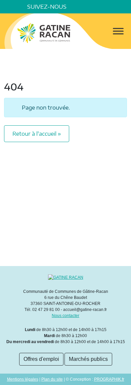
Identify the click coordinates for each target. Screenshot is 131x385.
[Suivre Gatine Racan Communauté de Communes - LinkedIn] (86, 6)
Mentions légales (22, 379)
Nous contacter (65, 315)
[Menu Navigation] (118, 31)
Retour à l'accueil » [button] (36, 133)
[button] (124, 6)
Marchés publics (88, 359)
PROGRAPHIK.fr (109, 379)
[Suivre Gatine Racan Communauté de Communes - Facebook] (77, 6)
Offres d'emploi (41, 359)
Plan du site (52, 379)
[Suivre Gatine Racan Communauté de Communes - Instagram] (96, 6)
